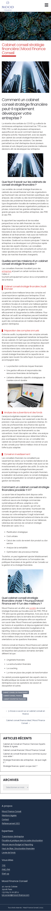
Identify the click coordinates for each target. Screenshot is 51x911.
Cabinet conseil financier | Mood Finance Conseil (24, 750)
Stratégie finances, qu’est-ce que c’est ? (20, 766)
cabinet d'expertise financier (14, 699)
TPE (3, 865)
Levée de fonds (9, 852)
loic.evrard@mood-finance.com (15, 895)
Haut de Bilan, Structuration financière (18, 848)
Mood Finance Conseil (11, 811)
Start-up (5, 873)
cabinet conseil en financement (15, 692)
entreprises (6, 271)
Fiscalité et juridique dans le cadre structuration (22, 840)
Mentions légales (9, 815)
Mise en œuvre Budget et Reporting (17, 844)
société (32, 608)
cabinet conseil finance (12, 696)
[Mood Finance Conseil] (9, 6)
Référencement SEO (11, 823)
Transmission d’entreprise (13, 836)
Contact (5, 819)
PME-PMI (6, 869)
